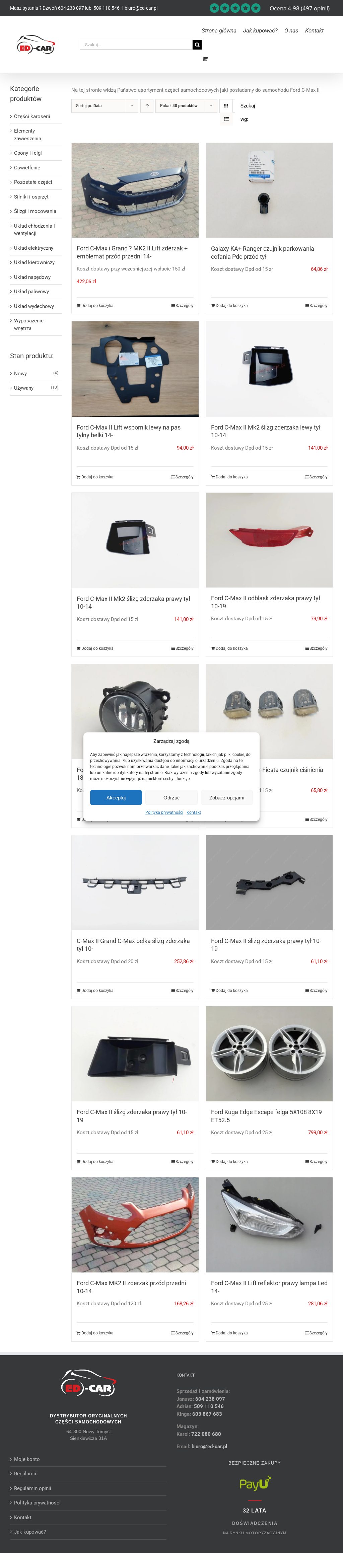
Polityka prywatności (164, 812)
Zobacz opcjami (226, 797)
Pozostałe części (33, 182)
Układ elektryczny (33, 248)
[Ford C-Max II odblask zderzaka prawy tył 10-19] (269, 540)
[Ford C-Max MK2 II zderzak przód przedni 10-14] (135, 1224)
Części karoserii (32, 116)
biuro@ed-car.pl (141, 8)
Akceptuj (116, 797)
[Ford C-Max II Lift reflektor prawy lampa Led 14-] (269, 1224)
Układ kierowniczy (34, 262)
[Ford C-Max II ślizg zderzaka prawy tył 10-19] (269, 882)
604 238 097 (71, 8)
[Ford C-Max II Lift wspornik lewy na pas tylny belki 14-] (135, 369)
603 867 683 (207, 1414)
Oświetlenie (27, 168)
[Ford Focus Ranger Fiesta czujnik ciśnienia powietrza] (269, 711)
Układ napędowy (32, 277)
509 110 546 (106, 8)
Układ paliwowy (31, 292)
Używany (23, 388)
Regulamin (26, 1474)
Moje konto (27, 1459)
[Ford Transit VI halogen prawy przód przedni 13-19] (135, 711)
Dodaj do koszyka (97, 305)
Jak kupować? (30, 1532)
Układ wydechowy (34, 306)
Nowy (20, 374)
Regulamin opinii (32, 1488)
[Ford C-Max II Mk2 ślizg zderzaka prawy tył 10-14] (135, 540)
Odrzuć (171, 797)
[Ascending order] (146, 106)
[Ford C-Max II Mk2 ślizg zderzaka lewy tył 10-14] (269, 369)
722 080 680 (205, 1434)
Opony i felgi (28, 153)
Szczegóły (185, 305)
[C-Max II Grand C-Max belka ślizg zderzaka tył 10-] (135, 882)
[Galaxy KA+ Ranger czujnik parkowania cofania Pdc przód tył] (269, 190)
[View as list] (226, 119)
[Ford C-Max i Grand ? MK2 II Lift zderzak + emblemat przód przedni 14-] (135, 190)
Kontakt (194, 812)
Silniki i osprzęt (31, 197)
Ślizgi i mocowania (35, 211)
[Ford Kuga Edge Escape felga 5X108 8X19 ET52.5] (269, 1053)
